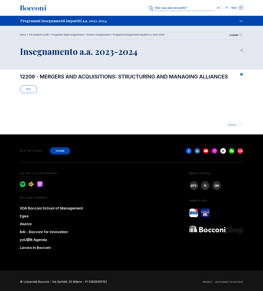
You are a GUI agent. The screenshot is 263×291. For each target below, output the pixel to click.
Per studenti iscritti (39, 34)
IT (226, 7)
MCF (28, 89)
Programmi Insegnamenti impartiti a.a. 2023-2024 (138, 34)
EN (218, 7)
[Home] (33, 7)
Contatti (233, 35)
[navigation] (131, 21)
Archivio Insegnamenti (98, 34)
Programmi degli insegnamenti (68, 34)
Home (23, 34)
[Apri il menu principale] (241, 8)
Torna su (231, 124)
